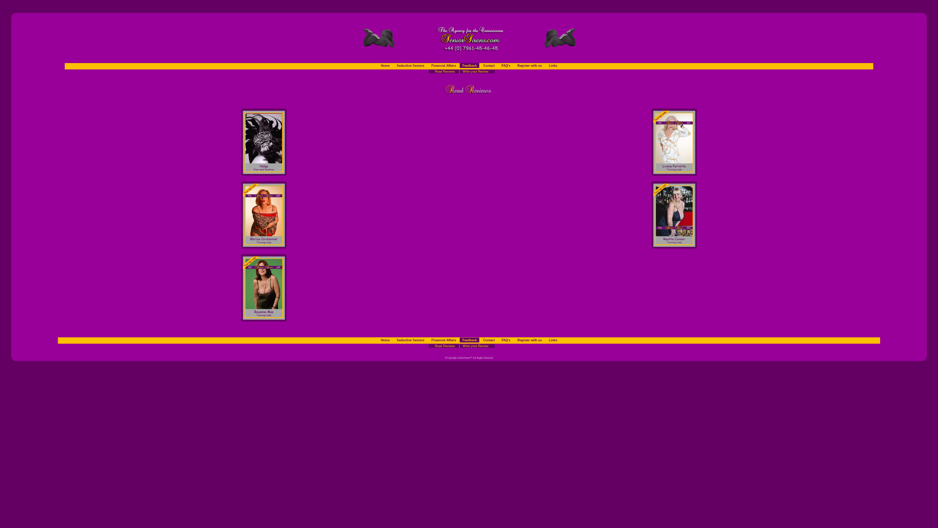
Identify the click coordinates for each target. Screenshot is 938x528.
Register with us (529, 65)
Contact (489, 65)
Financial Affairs (443, 65)
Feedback (469, 65)
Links (553, 65)
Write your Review (477, 71)
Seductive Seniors (410, 65)
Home (385, 65)
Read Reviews (443, 71)
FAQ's (506, 65)
